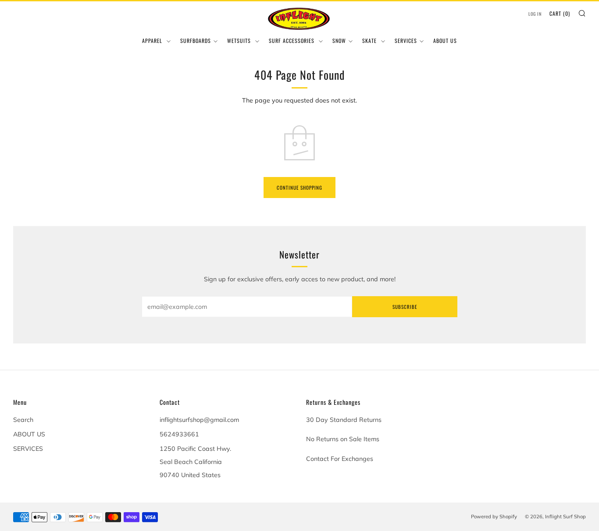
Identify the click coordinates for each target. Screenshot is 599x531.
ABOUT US (445, 40)
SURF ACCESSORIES (292, 40)
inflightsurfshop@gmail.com (199, 420)
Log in (535, 14)
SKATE (370, 40)
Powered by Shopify (494, 516)
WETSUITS (240, 40)
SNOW (339, 40)
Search (23, 420)
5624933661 (179, 434)
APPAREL (153, 40)
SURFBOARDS (195, 40)
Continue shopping (299, 187)
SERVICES (406, 40)
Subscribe (404, 306)
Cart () (559, 13)
